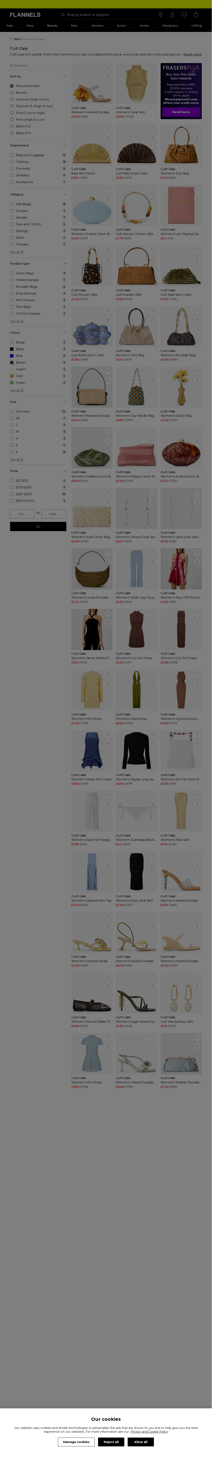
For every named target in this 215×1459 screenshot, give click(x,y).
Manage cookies (76, 1442)
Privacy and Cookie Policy (149, 1432)
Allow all (140, 1442)
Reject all (111, 1442)
